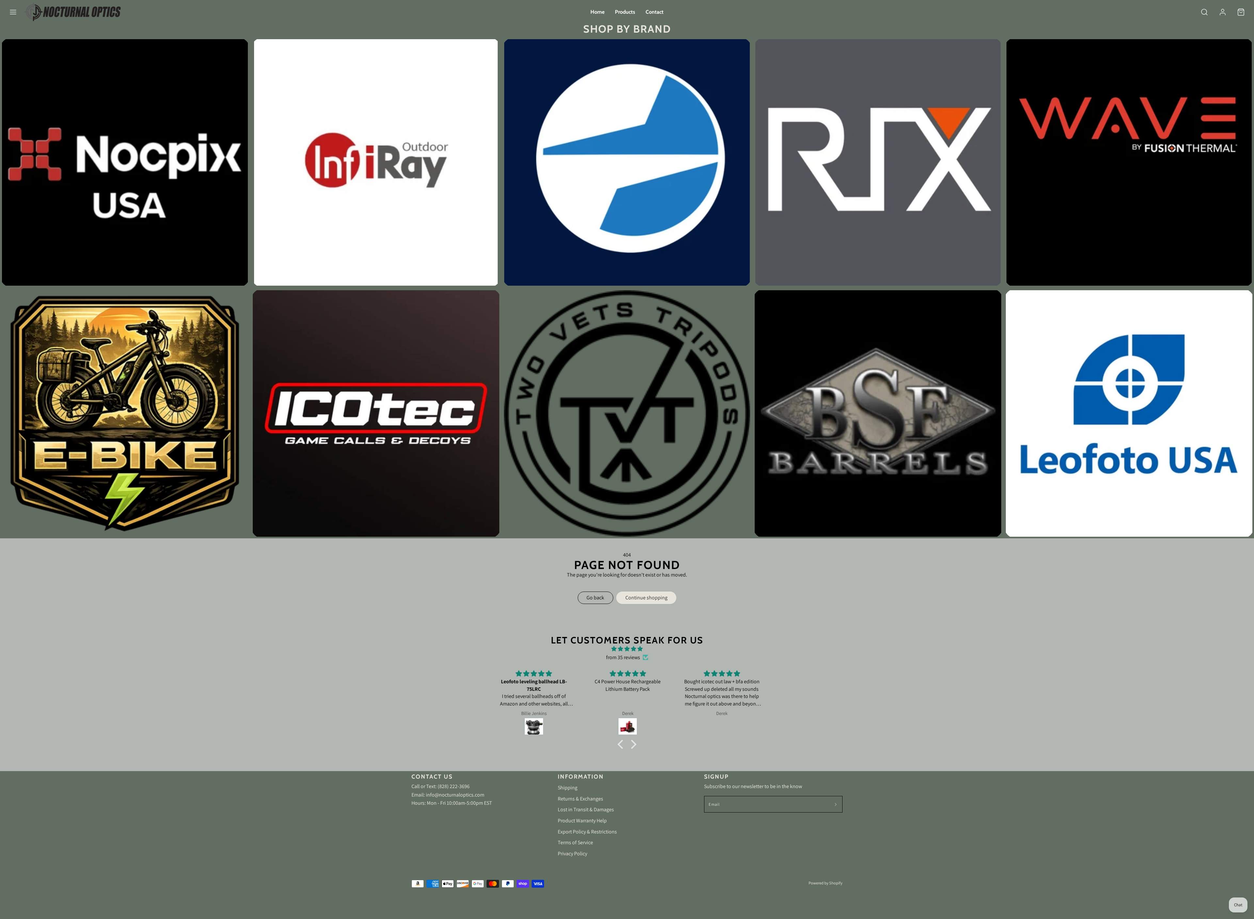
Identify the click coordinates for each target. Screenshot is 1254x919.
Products (625, 12)
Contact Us (432, 776)
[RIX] (878, 162)
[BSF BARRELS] (878, 413)
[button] (13, 12)
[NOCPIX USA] (125, 162)
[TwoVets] (627, 413)
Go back (595, 597)
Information (581, 776)
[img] (627, 649)
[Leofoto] (1129, 413)
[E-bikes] (125, 413)
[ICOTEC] (376, 413)
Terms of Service (575, 842)
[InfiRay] (376, 162)
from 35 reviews (623, 657)
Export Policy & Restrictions (587, 831)
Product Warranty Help (582, 820)
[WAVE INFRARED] (1129, 162)
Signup (716, 776)
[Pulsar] (627, 162)
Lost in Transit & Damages (586, 809)
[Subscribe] (835, 804)
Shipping (567, 787)
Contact (655, 12)
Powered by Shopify (826, 883)
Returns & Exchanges (580, 798)
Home (597, 12)
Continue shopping (646, 597)
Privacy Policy (572, 853)
